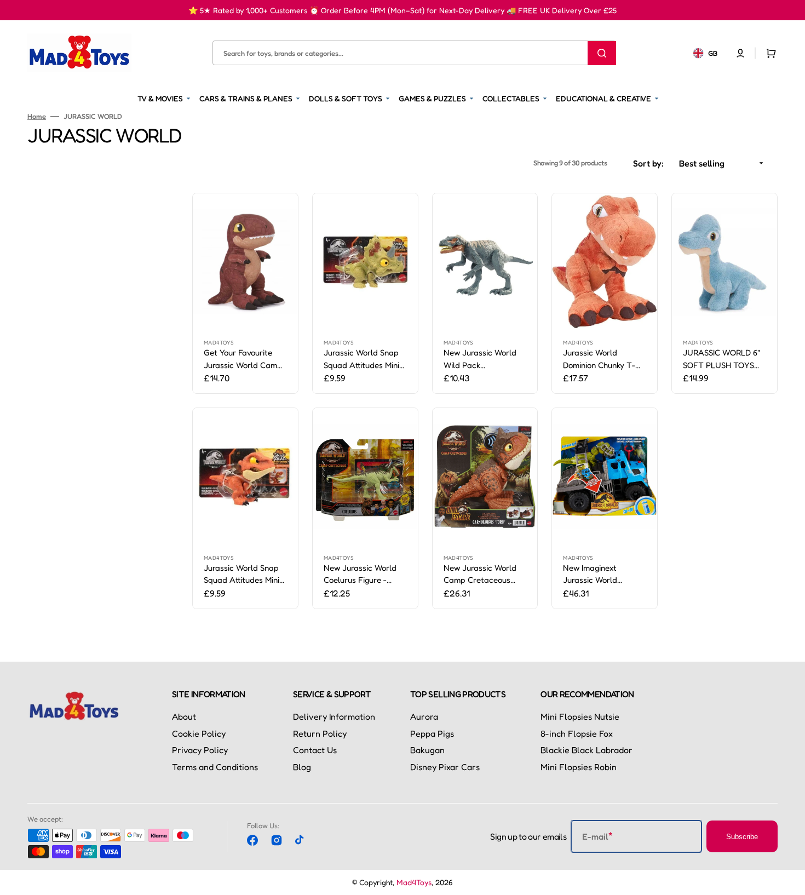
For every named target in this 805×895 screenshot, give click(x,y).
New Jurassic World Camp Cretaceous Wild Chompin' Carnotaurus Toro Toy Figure (484, 575)
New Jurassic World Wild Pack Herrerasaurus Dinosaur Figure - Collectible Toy (480, 359)
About (184, 716)
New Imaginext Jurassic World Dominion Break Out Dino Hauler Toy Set (599, 575)
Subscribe (742, 837)
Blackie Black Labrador (586, 749)
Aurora (424, 716)
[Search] (602, 53)
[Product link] (245, 293)
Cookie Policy (199, 733)
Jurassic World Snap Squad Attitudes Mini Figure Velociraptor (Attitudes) (241, 575)
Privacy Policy (200, 749)
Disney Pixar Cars (445, 766)
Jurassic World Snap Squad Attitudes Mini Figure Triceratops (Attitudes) (361, 359)
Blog (302, 766)
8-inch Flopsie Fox (576, 733)
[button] (740, 53)
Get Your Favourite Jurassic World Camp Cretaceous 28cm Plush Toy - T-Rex (243, 359)
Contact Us (315, 749)
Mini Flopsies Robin (578, 766)
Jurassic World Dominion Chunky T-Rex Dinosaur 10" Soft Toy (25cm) (601, 359)
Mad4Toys (414, 882)
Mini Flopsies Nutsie (579, 716)
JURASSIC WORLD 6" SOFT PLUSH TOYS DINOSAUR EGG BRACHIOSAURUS (721, 359)
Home (36, 116)
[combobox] (414, 53)
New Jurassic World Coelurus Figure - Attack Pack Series (360, 575)
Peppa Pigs (432, 733)
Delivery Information (334, 716)
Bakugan (427, 749)
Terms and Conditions (215, 766)
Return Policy (320, 733)
